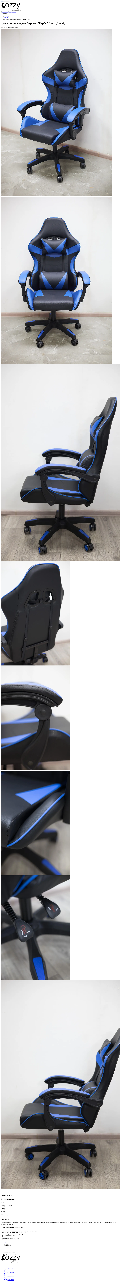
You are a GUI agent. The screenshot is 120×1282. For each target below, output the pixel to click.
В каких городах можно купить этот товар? (14, 1232)
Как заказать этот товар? (9, 1235)
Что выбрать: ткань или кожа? (10, 1238)
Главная (6, 16)
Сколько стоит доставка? (9, 1240)
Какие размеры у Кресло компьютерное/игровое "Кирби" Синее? (20, 1231)
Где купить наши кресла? (9, 1252)
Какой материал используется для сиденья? (14, 1234)
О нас (5, 1242)
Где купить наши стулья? (9, 1254)
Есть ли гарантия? (7, 1237)
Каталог (6, 17)
